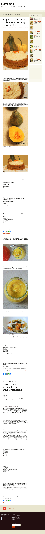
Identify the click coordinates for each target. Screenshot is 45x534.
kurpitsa (17, 27)
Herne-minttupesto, (12, 370)
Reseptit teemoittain (13, 11)
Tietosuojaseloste (3, 532)
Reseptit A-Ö (19, 11)
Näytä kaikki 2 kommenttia (6, 376)
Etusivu (2, 11)
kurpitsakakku (20, 27)
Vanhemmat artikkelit (9, 508)
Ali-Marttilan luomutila (13, 75)
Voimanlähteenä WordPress (10, 532)
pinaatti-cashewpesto (19, 370)
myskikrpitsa (24, 27)
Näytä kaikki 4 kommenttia (6, 233)
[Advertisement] (35, 73)
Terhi (7, 28)
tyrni (5, 28)
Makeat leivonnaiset (10, 27)
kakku (15, 27)
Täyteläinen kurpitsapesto (15, 239)
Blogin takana (6, 11)
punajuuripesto (12, 371)
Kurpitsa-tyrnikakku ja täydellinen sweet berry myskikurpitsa (14, 22)
